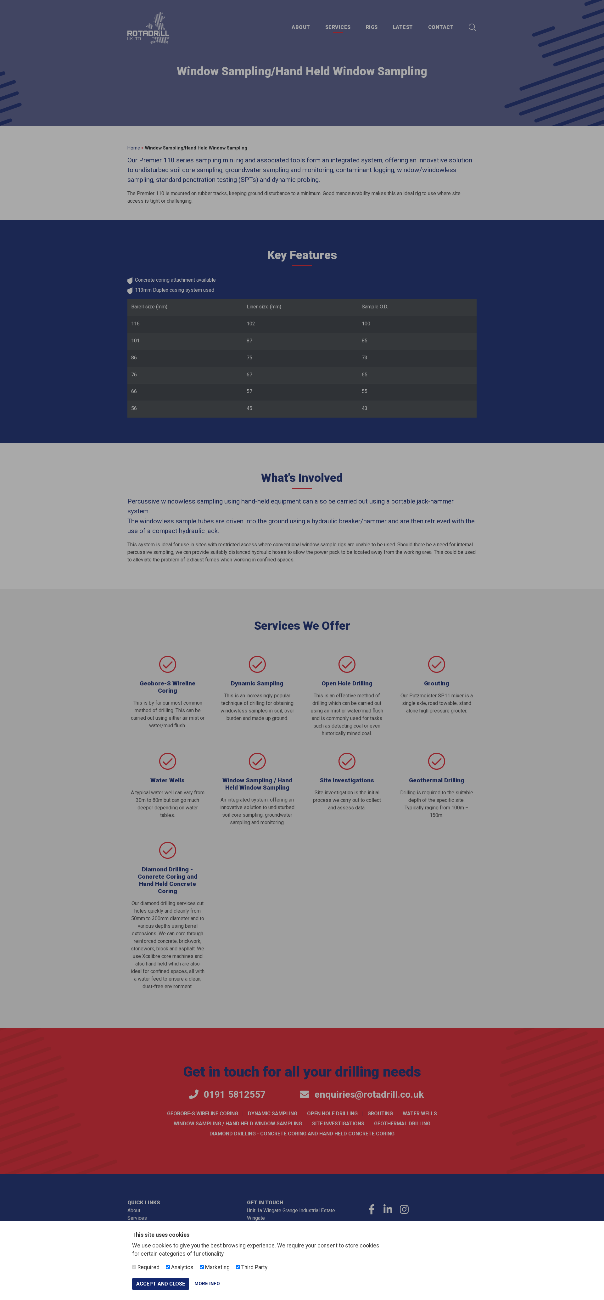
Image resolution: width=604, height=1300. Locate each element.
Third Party (253, 1267)
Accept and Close (160, 1284)
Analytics (181, 1267)
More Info (207, 1283)
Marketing (217, 1267)
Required (147, 1267)
